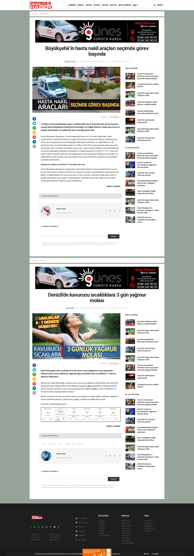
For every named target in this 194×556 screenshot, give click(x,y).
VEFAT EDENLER (124, 5)
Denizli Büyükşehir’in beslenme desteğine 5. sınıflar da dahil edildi (148, 210)
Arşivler (81, 531)
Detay (147, 554)
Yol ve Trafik (126, 523)
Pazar (106, 386)
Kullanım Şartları (54, 535)
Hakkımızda (35, 535)
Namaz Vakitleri (127, 526)
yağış (89, 386)
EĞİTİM (105, 5)
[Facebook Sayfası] (31, 527)
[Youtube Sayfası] (43, 527)
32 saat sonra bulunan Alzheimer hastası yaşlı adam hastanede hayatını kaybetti (148, 76)
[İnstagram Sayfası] (39, 527)
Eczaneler (125, 528)
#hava (73, 444)
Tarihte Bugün (127, 533)
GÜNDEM (72, 5)
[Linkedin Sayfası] (47, 527)
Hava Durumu (126, 521)
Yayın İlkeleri (35, 537)
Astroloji (148, 531)
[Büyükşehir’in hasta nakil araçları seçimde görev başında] (76, 89)
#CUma (60, 444)
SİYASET (96, 5)
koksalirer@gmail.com (64, 213)
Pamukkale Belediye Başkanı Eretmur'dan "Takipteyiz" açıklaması (147, 183)
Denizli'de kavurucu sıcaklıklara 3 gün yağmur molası (146, 219)
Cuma (43, 386)
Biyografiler (149, 526)
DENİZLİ (80, 5)
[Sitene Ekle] (59, 527)
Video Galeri (83, 522)
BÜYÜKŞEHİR (44, 14)
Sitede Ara (148, 521)
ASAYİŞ (89, 5)
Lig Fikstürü (126, 531)
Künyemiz (82, 535)
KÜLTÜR (113, 5)
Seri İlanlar (125, 538)
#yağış (67, 444)
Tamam (156, 554)
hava (98, 396)
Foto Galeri (83, 518)
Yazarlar (81, 527)
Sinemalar (125, 536)
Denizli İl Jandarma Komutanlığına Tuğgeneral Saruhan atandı (146, 165)
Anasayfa (35, 14)
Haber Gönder (54, 540)
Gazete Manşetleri (128, 543)
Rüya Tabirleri (149, 528)
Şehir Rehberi (126, 540)
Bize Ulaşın (82, 540)
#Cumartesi (52, 444)
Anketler (148, 523)
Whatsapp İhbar (54, 537)
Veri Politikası (35, 540)
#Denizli (80, 444)
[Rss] (51, 527)
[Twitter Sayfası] (35, 527)
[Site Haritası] (55, 527)
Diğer (135, 5)
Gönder (113, 236)
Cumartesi (96, 386)
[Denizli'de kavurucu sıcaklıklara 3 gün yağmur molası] (76, 336)
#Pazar (43, 444)
